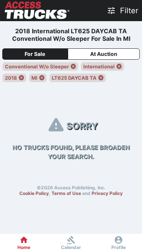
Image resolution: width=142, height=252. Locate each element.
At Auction (103, 54)
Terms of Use (66, 193)
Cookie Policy (34, 193)
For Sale (35, 54)
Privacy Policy (107, 193)
